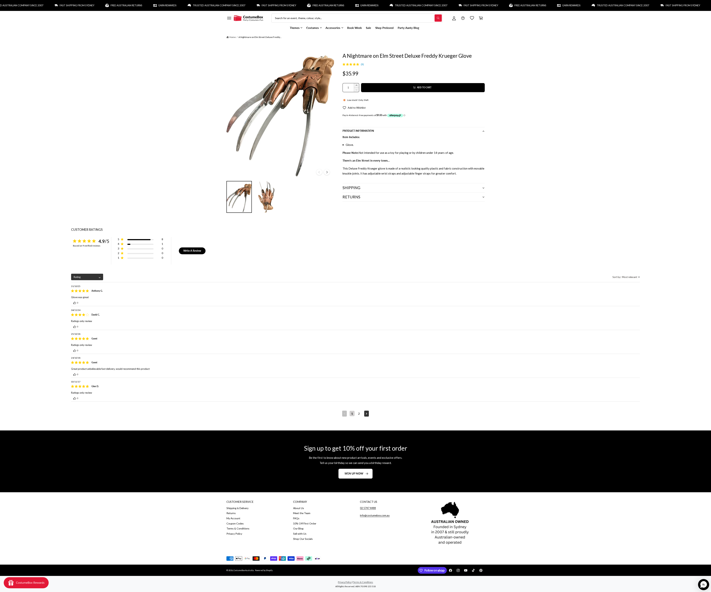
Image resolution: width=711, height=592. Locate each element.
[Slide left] (319, 172)
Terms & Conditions (237, 528)
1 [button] (352, 413)
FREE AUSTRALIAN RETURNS (107, 5)
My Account (233, 518)
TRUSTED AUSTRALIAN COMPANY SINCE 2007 (200, 5)
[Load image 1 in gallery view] (239, 197)
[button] (229, 18)
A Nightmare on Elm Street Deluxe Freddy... (260, 37)
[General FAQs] (462, 18)
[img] (344, 64)
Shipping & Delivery (237, 508)
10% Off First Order (304, 523)
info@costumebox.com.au (375, 515)
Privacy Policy (234, 533)
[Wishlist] (472, 18)
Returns (231, 513)
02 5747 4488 (368, 507)
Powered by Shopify (264, 570)
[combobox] (87, 277)
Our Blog (298, 528)
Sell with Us (299, 533)
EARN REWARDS (148, 5)
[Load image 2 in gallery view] (266, 197)
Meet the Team (301, 513)
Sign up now (354, 473)
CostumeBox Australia (243, 570)
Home (232, 37)
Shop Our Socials (303, 538)
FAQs (296, 518)
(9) (362, 64)
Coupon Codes (235, 523)
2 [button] (359, 413)
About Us (298, 508)
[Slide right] (327, 172)
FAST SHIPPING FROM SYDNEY (58, 5)
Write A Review (192, 250)
